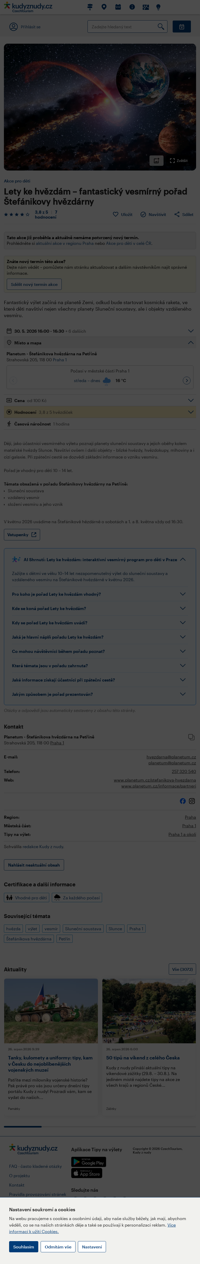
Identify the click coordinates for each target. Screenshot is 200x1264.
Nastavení (92, 1246)
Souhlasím (23, 1246)
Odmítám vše (58, 1246)
